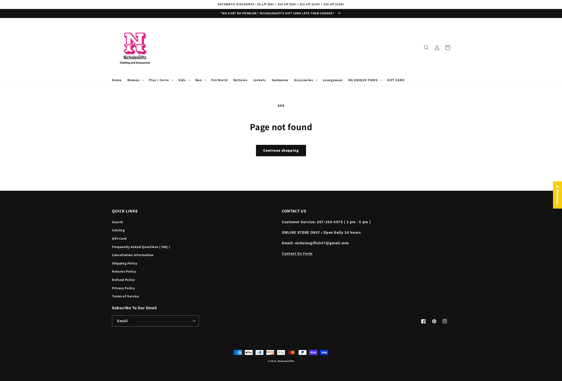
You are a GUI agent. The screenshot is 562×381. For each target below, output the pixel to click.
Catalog (118, 230)
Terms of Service (125, 296)
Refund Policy (123, 279)
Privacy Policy (123, 288)
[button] (135, 80)
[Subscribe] (193, 321)
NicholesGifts (286, 361)
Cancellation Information (133, 255)
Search (117, 222)
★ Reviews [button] (557, 195)
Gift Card (119, 238)
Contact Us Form (297, 253)
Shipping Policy (124, 263)
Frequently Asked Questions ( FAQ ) (141, 246)
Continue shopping (281, 150)
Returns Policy (124, 271)
